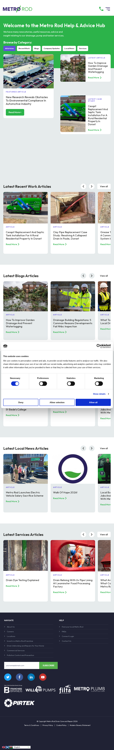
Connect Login (68, 636)
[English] (4, 747)
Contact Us (66, 641)
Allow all (93, 402)
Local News (69, 48)
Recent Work (24, 48)
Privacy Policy (48, 725)
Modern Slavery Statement (80, 725)
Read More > (15, 112)
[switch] (43, 383)
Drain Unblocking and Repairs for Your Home (25, 646)
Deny (20, 402)
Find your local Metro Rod (72, 627)
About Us (11, 627)
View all (104, 186)
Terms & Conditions (31, 725)
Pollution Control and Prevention (20, 655)
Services (82, 48)
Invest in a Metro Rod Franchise (20, 641)
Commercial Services (16, 650)
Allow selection (57, 402)
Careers (10, 631)
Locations (11, 636)
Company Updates (52, 48)
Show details (99, 394)
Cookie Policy (61, 725)
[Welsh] (11, 747)
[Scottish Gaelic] (7, 747)
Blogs (36, 48)
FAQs (64, 631)
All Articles (9, 48)
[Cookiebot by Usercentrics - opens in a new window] (98, 346)
